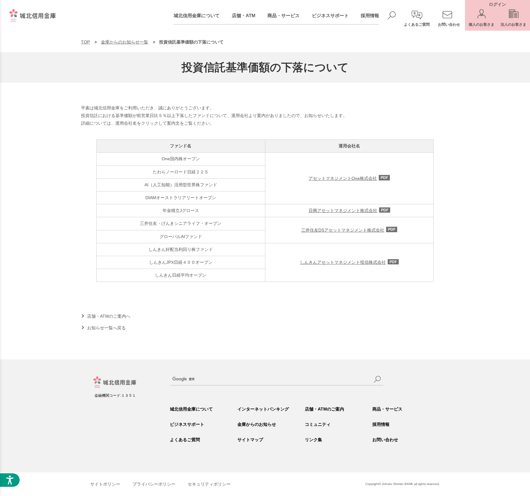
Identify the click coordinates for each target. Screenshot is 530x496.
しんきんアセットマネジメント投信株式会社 (348, 262)
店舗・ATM (243, 15)
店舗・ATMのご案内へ (108, 316)
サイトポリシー (105, 484)
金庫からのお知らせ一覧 (124, 42)
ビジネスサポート (330, 15)
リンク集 (313, 439)
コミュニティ (318, 424)
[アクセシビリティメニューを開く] (10, 480)
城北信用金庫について (197, 15)
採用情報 (370, 15)
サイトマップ (250, 439)
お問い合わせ (385, 439)
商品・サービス (283, 15)
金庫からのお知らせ (256, 424)
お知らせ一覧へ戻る (106, 327)
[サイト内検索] (377, 379)
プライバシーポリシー (153, 484)
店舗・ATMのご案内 (324, 409)
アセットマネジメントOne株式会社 (348, 178)
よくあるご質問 (185, 439)
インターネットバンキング (263, 409)
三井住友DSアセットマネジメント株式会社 (348, 230)
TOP (85, 42)
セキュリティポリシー (209, 484)
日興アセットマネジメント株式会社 (348, 210)
